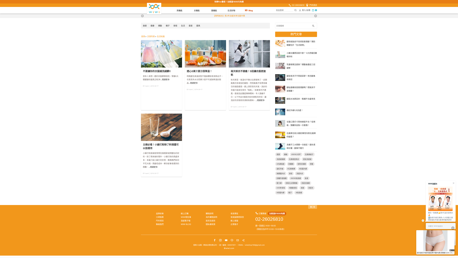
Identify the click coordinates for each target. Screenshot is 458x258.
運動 (160, 25)
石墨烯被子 (309, 154)
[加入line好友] (232, 240)
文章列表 (151, 36)
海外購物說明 (211, 217)
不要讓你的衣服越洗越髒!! (157, 71)
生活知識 (161, 36)
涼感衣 (310, 188)
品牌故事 (160, 213)
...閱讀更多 (165, 79)
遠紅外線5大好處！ (295, 110)
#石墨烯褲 (291, 169)
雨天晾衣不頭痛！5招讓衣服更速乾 (248, 73)
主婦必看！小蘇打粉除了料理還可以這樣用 (161, 146)
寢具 (198, 25)
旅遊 (145, 25)
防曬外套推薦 (282, 178)
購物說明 (209, 213)
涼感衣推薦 (305, 183)
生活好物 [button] (231, 10)
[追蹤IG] (220, 240)
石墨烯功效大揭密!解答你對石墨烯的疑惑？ (301, 135)
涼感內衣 (299, 173)
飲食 (306, 178)
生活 (183, 25)
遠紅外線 (280, 169)
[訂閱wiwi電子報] (237, 240)
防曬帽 (290, 164)
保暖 (311, 164)
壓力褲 (279, 183)
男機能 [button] (179, 10)
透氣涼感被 (307, 159)
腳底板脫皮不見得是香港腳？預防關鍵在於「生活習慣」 (301, 43)
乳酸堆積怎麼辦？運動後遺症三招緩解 (301, 66)
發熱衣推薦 (301, 164)
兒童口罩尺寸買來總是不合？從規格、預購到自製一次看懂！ (301, 123)
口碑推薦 (160, 217)
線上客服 (234, 220)
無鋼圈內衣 (281, 173)
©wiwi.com (229, 248)
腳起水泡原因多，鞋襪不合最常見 (301, 99)
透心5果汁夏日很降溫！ (199, 71)
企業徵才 (234, 224)
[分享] (243, 240)
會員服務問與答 (237, 217)
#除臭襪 (299, 193)
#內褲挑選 (280, 164)
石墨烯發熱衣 (294, 159)
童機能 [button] (214, 10)
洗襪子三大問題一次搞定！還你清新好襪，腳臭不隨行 (301, 146)
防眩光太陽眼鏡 (291, 183)
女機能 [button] (197, 10)
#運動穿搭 (293, 188)
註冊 (308, 10)
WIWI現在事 (186, 217)
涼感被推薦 (281, 159)
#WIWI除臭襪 (296, 178)
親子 (168, 25)
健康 (152, 25)
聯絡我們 (160, 224)
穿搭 (175, 25)
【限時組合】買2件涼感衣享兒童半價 (229, 16)
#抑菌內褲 (280, 193)
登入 (304, 10)
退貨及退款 (210, 220)
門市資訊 (313, 5)
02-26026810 (298, 5)
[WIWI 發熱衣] (154, 8)
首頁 (143, 36)
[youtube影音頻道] (226, 240)
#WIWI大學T (296, 154)
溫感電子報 (185, 220)
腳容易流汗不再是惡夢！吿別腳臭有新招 (301, 77)
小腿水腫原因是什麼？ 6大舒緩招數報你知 (302, 55)
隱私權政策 (210, 224)
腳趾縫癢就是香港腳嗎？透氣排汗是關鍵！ (301, 89)
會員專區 (234, 213)
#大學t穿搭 (281, 188)
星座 (191, 25)
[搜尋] (295, 10)
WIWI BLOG (186, 224)
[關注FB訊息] (215, 240)
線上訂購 (184, 213)
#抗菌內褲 (303, 169)
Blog (251, 10)
